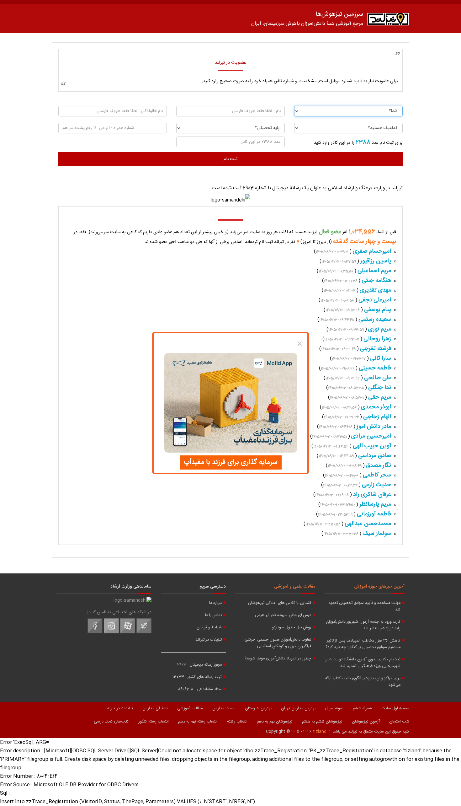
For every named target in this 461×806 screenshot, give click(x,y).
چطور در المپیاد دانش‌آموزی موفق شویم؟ (278, 658)
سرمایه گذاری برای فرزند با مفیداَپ (231, 462)
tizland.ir (321, 731)
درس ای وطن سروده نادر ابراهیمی (283, 615)
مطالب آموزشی (190, 708)
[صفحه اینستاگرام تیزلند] (111, 632)
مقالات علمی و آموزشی (294, 586)
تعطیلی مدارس (155, 708)
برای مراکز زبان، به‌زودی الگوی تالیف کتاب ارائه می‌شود (362, 681)
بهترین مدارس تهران (298, 708)
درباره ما (215, 603)
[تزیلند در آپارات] (127, 632)
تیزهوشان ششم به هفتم (322, 721)
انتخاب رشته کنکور (153, 721)
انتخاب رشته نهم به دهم (198, 721)
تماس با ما (213, 615)
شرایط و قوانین (209, 627)
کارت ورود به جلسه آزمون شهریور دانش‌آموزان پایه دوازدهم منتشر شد (363, 625)
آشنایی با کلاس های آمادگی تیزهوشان (279, 603)
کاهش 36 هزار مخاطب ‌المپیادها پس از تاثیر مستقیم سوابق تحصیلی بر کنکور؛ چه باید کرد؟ (363, 644)
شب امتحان (399, 721)
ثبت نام (230, 159)
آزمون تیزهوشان (366, 721)
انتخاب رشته (237, 721)
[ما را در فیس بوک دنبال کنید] (95, 632)
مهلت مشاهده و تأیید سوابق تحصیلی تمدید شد (364, 606)
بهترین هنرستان (258, 708)
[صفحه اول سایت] (388, 20)
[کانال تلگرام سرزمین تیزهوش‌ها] (143, 632)
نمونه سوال (334, 708)
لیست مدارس (224, 708)
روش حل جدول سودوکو (291, 627)
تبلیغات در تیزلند (208, 640)
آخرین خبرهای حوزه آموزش (379, 586)
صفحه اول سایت (395, 708)
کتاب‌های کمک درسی (111, 721)
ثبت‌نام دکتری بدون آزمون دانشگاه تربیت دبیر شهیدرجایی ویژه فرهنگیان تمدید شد (362, 662)
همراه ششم (362, 708)
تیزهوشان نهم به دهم (275, 721)
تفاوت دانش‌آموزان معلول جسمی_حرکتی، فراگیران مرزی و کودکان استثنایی (277, 643)
